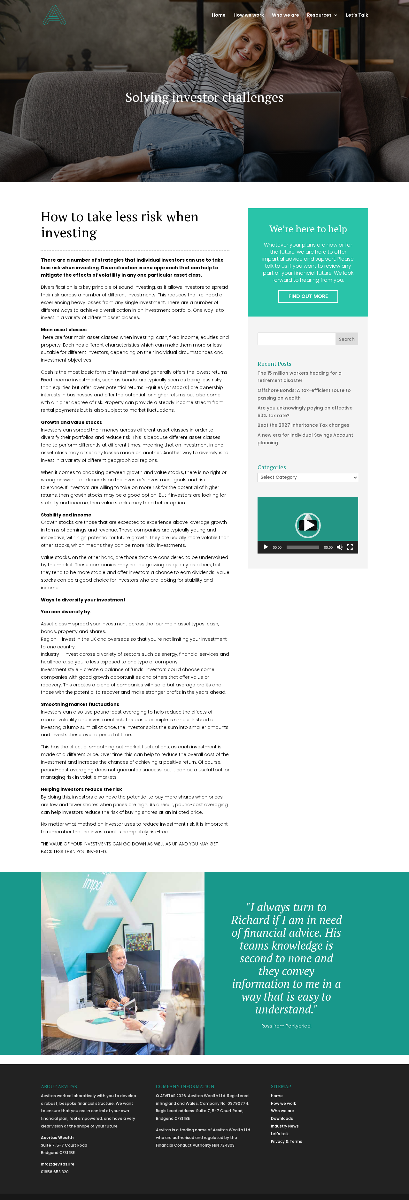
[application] (308, 525)
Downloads (282, 1118)
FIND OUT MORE (308, 296)
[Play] (266, 547)
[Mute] (339, 547)
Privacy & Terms (286, 1141)
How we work (249, 15)
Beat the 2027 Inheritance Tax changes (303, 425)
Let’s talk (280, 1133)
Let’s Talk (357, 15)
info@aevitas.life (57, 1164)
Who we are (285, 15)
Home (219, 15)
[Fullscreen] (350, 547)
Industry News (285, 1126)
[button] (308, 525)
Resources (319, 15)
